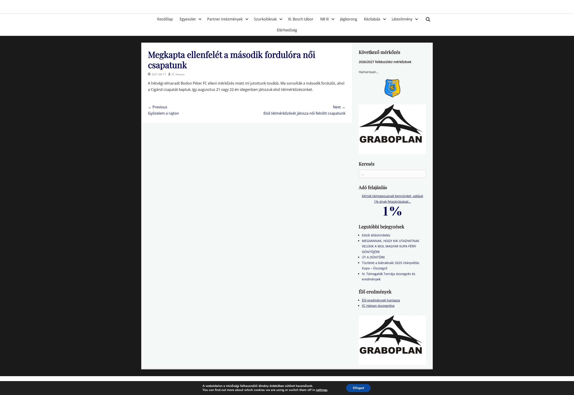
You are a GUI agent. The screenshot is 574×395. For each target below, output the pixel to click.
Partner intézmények (225, 19)
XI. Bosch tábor (300, 19)
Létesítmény (402, 19)
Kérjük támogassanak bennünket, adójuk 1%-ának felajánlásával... (392, 199)
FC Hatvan (178, 74)
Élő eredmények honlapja (381, 300)
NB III (324, 19)
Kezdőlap (165, 19)
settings (321, 390)
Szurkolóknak (265, 19)
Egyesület (188, 19)
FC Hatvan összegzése (378, 305)
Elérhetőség (287, 30)
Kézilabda (372, 19)
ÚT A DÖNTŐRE (373, 257)
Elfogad (358, 388)
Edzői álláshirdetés (376, 235)
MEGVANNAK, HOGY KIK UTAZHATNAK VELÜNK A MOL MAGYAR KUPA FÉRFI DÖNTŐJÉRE (390, 246)
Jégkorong (348, 19)
